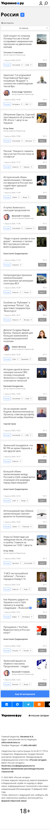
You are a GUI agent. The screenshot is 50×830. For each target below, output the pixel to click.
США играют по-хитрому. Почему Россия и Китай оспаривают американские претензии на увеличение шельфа (18, 41)
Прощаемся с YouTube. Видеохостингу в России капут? (16, 630)
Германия (24, 359)
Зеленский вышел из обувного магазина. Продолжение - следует (16, 663)
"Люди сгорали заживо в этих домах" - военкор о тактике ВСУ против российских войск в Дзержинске (19, 242)
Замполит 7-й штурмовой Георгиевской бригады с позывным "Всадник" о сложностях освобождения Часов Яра (18, 81)
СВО (26, 104)
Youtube (15, 650)
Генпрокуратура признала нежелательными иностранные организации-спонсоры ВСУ (18, 279)
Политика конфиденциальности (18, 765)
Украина (29, 228)
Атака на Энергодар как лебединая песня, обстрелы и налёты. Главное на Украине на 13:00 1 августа (18, 541)
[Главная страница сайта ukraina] (12, 3)
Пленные (25, 527)
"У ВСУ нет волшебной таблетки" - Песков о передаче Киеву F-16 (15, 576)
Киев (26, 589)
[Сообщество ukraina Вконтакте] (6, 704)
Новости (15, 167)
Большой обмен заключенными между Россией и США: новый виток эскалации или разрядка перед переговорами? (19, 477)
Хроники (29, 141)
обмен (14, 197)
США (27, 65)
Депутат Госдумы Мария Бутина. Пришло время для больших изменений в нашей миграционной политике (18, 336)
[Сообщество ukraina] (17, 704)
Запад (24, 197)
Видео (14, 617)
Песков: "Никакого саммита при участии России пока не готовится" (18, 154)
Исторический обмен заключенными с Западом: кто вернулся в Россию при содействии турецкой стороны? (18, 183)
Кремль (27, 167)
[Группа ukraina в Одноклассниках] (39, 704)
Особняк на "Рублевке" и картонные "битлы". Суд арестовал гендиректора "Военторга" (16, 306)
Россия (10, 14)
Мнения (15, 684)
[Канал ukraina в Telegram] (28, 704)
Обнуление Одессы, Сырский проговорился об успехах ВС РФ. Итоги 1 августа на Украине (19, 118)
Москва (26, 320)
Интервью (16, 104)
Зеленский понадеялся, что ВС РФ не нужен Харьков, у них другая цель (18, 448)
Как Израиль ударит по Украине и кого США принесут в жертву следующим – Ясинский (16, 603)
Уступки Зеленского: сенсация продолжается (16, 209)
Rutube (26, 650)
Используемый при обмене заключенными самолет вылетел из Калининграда (18, 513)
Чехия (26, 292)
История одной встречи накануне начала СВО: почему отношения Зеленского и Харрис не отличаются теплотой (16, 375)
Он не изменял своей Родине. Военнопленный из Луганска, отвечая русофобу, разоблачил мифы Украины (18, 413)
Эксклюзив (16, 65)
